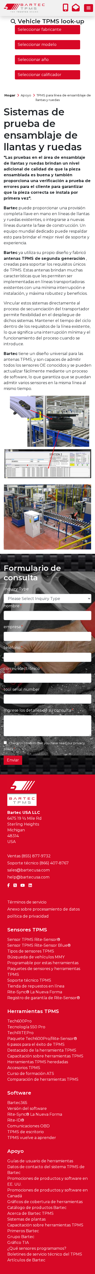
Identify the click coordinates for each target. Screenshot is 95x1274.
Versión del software (27, 1108)
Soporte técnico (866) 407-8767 (38, 863)
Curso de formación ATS (30, 1073)
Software (19, 1093)
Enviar (13, 760)
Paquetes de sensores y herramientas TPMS (43, 971)
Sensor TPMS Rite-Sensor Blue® (39, 945)
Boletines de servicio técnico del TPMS (44, 1254)
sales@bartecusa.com (28, 870)
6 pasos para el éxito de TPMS (36, 1044)
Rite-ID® (15, 1120)
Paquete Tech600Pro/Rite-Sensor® (42, 1038)
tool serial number (22, 689)
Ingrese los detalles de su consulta (37, 710)
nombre (11, 606)
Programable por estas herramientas (42, 963)
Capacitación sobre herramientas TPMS (45, 1056)
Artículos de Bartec (26, 1260)
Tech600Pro (19, 1021)
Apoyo (26, 95)
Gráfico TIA (18, 1242)
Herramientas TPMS (33, 1011)
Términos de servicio (27, 902)
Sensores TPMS (27, 930)
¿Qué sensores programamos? (36, 1248)
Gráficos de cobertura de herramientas (45, 1201)
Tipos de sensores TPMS (30, 951)
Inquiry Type (16, 589)
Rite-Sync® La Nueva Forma (34, 992)
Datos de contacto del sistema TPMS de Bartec (46, 1169)
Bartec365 (17, 1102)
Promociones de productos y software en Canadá (47, 1193)
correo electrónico (22, 668)
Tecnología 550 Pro (26, 1027)
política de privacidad (28, 916)
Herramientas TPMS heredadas (37, 1062)
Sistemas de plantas (26, 1219)
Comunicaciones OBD (28, 1126)
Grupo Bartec (20, 1236)
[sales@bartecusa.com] (77, 9)
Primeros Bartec (23, 1231)
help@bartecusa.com (28, 877)
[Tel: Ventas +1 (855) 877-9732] (67, 9)
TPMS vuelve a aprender (31, 1137)
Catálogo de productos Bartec (36, 1207)
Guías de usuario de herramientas (40, 1161)
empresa (12, 626)
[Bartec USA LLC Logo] (24, 8)
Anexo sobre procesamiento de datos (43, 909)
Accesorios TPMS (23, 1067)
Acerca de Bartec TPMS (30, 1213)
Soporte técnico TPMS (29, 980)
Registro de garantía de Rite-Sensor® (43, 998)
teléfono (12, 647)
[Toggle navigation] (88, 8)
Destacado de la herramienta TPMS (41, 1050)
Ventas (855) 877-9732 (29, 856)
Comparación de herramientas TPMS (42, 1079)
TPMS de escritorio (25, 1132)
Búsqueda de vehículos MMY (36, 957)
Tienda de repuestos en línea (35, 986)
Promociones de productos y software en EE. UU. (47, 1181)
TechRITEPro (20, 1032)
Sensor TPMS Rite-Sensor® (33, 939)
